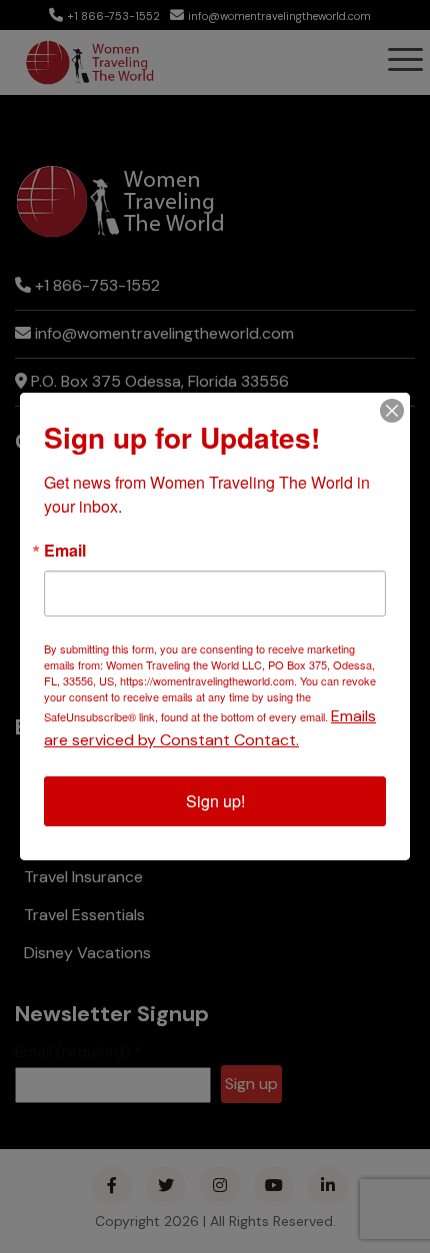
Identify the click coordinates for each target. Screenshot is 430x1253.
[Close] (392, 411)
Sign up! (215, 800)
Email (65, 551)
